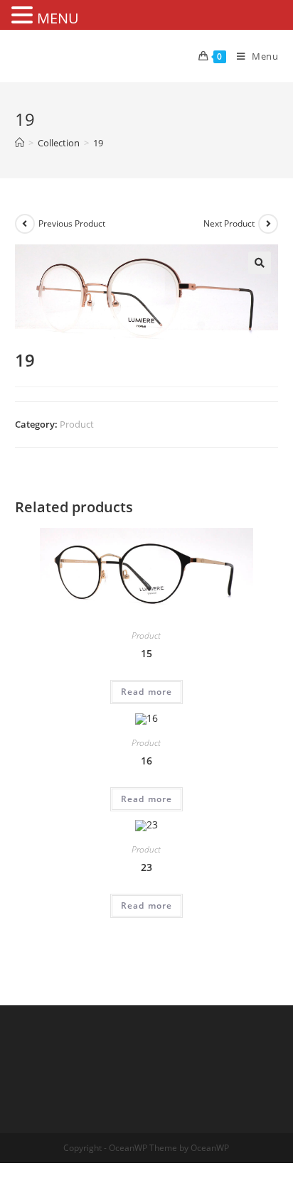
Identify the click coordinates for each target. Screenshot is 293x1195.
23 (146, 867)
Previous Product (71, 223)
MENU (58, 18)
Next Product (229, 223)
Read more (147, 692)
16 (146, 760)
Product (77, 424)
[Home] (19, 142)
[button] (259, 263)
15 (146, 653)
